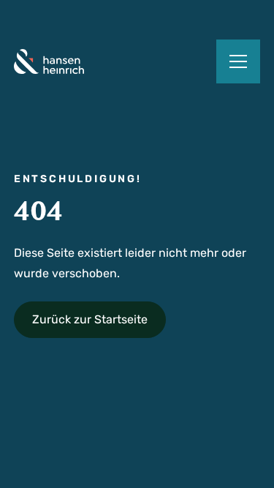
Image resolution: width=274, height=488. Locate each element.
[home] (49, 61)
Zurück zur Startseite (90, 319)
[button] (238, 61)
